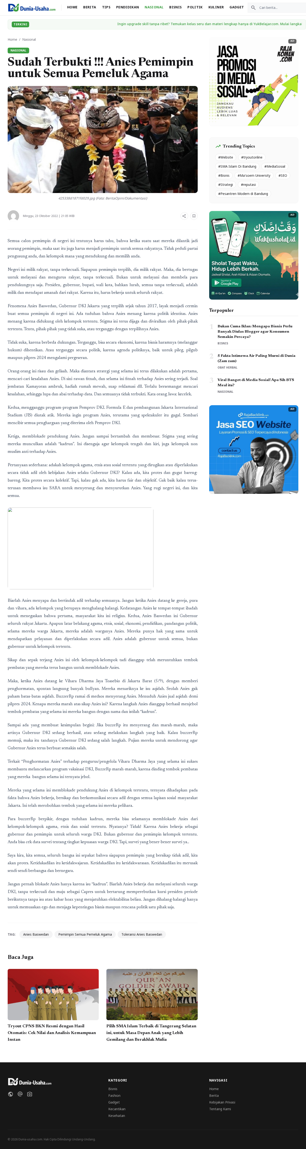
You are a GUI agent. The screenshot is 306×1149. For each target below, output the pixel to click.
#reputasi (248, 184)
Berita (89, 7)
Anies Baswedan (36, 934)
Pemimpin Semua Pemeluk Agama (85, 934)
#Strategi (225, 184)
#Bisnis (224, 175)
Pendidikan (127, 7)
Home (72, 7)
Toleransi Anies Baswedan (141, 934)
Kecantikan (117, 1109)
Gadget (237, 7)
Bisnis (175, 7)
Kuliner (216, 7)
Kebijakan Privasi (222, 1102)
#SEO (283, 175)
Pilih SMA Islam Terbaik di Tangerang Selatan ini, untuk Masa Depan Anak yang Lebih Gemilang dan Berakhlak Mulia (151, 1033)
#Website (225, 157)
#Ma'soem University (254, 175)
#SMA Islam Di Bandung (237, 166)
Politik (194, 7)
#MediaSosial (274, 166)
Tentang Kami (220, 1109)
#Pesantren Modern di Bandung (243, 193)
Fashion (114, 1095)
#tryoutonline (251, 157)
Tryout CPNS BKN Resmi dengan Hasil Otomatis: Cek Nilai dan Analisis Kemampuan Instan (52, 1033)
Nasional (154, 7)
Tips (106, 7)
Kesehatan (116, 1115)
